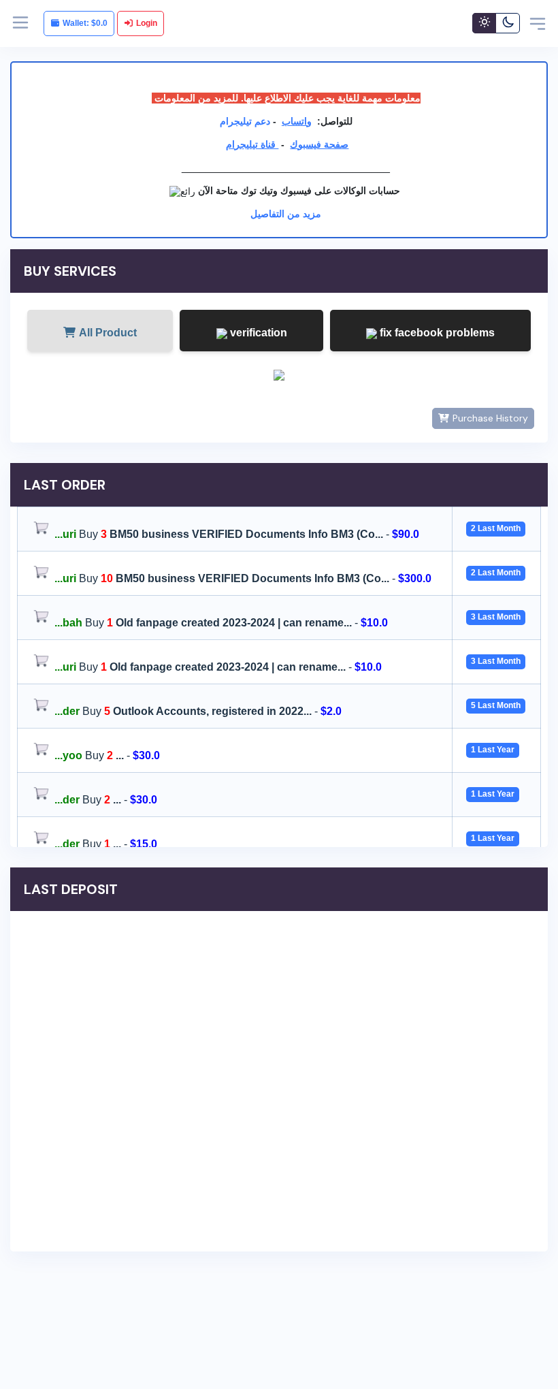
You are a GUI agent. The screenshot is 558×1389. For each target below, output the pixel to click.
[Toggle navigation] (537, 23)
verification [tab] (257, 332)
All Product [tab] (108, 332)
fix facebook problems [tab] (436, 332)
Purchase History (490, 418)
